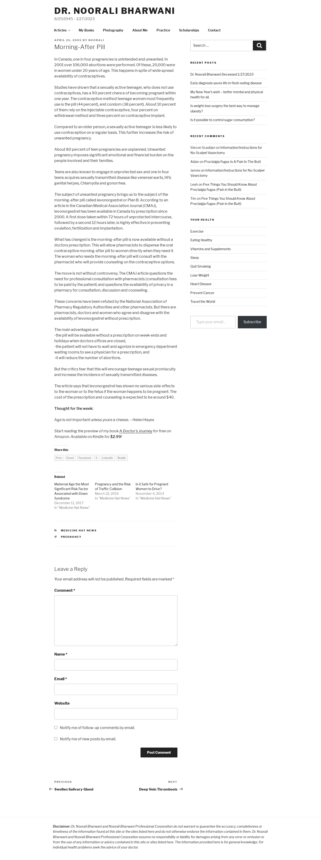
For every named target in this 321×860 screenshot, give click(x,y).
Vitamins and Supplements (210, 249)
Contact (214, 30)
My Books (86, 30)
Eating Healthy (201, 240)
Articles (60, 30)
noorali (96, 40)
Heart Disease (200, 284)
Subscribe (252, 322)
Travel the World (202, 301)
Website (62, 703)
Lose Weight (199, 275)
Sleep (194, 258)
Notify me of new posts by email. (88, 739)
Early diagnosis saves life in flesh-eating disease (226, 83)
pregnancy (71, 536)
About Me (140, 30)
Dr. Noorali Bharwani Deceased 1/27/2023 (222, 74)
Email (60, 679)
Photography (113, 30)
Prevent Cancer (202, 293)
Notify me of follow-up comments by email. (97, 728)
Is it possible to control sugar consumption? (222, 120)
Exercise (197, 231)
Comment (64, 590)
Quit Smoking (200, 266)
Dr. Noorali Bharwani (114, 11)
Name (60, 654)
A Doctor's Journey (135, 431)
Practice (163, 30)
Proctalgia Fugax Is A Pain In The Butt (232, 162)
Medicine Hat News (74, 508)
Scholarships (189, 30)
